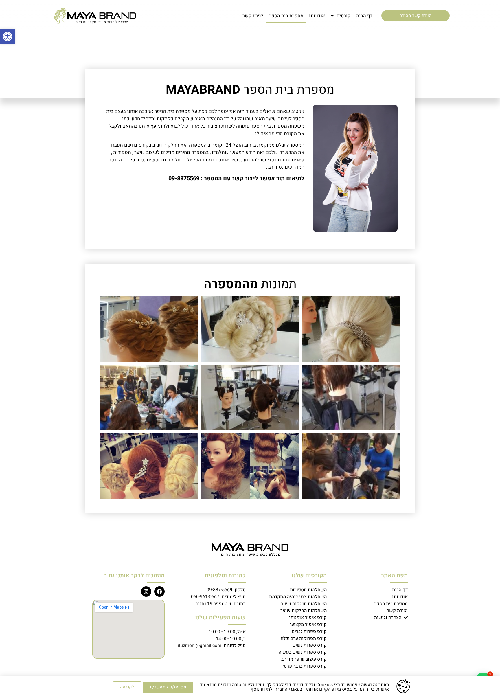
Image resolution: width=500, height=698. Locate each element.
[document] (250, 349)
